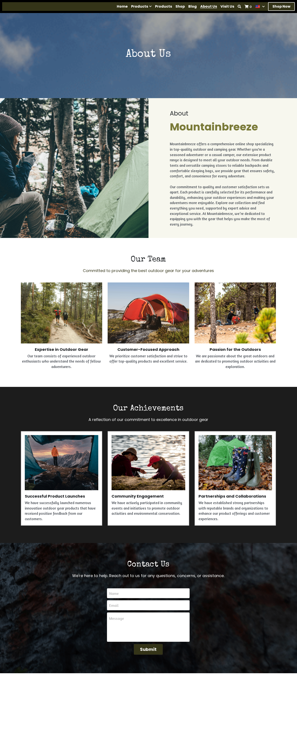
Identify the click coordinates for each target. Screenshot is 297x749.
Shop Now (281, 6)
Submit (148, 649)
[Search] (239, 6)
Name (114, 593)
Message (116, 618)
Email (113, 605)
